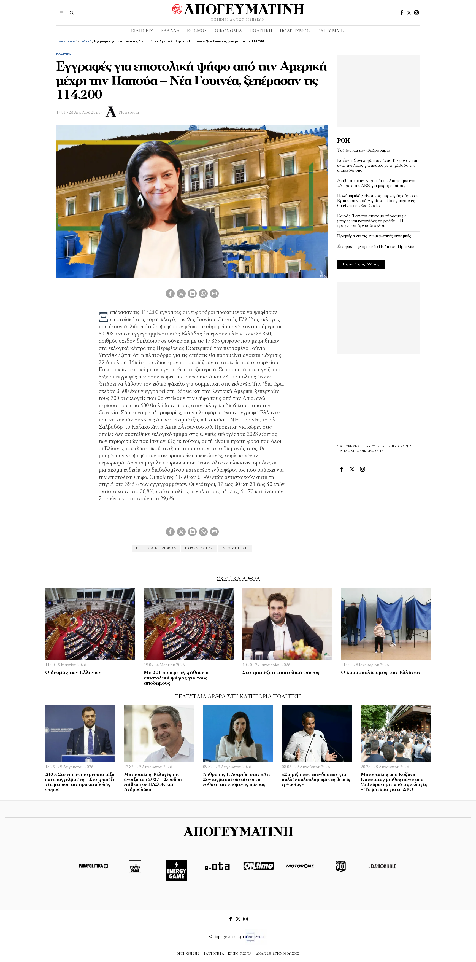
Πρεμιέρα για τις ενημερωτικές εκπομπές (374, 236)
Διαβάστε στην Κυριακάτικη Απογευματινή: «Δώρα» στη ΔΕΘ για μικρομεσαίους (376, 183)
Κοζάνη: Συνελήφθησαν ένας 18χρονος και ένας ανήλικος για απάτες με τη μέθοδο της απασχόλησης (377, 165)
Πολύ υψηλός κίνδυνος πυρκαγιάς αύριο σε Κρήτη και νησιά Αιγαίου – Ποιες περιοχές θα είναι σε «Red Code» (377, 201)
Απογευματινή (68, 41)
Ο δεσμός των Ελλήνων (73, 672)
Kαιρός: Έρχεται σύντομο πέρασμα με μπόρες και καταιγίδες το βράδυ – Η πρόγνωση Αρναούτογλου (371, 221)
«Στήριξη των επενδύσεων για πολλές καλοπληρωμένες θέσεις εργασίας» (316, 780)
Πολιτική (85, 41)
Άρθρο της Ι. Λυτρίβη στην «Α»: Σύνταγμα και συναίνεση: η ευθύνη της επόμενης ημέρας (236, 780)
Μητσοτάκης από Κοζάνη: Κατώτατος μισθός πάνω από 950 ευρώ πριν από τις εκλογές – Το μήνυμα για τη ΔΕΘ (394, 782)
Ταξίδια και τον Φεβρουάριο (363, 150)
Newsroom (129, 113)
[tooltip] (401, 12)
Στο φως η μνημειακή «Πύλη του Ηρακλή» (375, 246)
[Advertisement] (378, 89)
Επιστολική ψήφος (156, 548)
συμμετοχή (235, 548)
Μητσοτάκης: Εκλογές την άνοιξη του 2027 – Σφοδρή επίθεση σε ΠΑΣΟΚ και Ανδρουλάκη (153, 782)
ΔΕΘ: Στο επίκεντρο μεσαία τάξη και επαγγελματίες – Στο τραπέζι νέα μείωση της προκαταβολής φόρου (80, 782)
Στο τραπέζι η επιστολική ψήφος (281, 672)
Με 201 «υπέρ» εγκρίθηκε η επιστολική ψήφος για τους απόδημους (176, 678)
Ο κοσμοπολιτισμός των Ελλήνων (381, 672)
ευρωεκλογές (199, 548)
